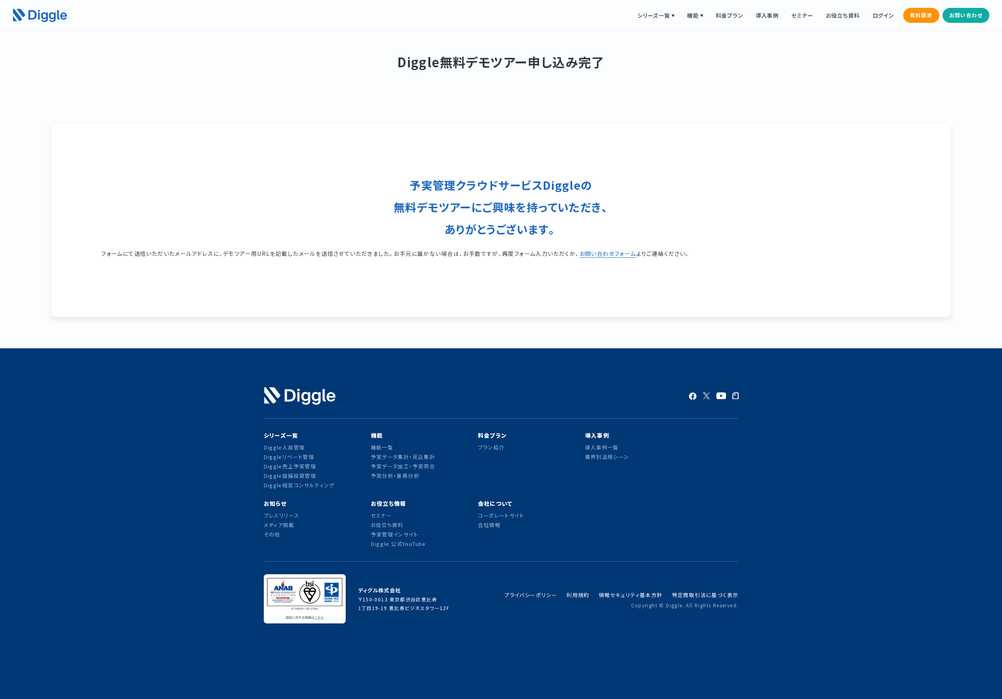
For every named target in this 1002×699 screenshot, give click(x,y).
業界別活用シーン (607, 456)
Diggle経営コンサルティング (299, 485)
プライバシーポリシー (530, 595)
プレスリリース (282, 515)
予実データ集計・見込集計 (403, 456)
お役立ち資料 (843, 15)
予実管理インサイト (395, 534)
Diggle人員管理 (284, 447)
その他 (272, 534)
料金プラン (729, 15)
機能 (693, 15)
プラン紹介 (491, 447)
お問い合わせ (966, 15)
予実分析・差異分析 (395, 475)
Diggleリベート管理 (289, 456)
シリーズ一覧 (653, 15)
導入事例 (767, 15)
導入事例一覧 (602, 447)
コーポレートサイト (501, 515)
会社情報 (489, 525)
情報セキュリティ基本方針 (631, 595)
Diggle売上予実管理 (290, 466)
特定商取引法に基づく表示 (705, 595)
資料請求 (921, 15)
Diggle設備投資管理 (290, 475)
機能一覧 (382, 447)
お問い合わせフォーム (608, 253)
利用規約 (578, 595)
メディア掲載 (279, 525)
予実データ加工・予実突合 (403, 466)
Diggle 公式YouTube (399, 543)
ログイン (883, 15)
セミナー (802, 15)
